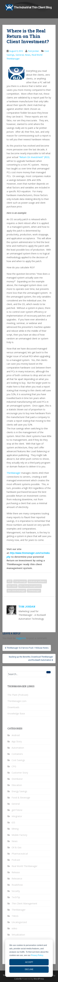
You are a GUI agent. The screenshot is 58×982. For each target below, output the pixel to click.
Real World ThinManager (24, 866)
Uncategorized (19, 922)
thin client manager (16, 590)
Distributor (17, 778)
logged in (21, 638)
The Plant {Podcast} (17, 694)
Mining (15, 828)
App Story (17, 741)
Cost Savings (20, 581)
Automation (18, 747)
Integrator (17, 816)
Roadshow (17, 884)
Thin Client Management (24, 903)
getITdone (17, 810)
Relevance (17, 878)
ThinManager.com (16, 701)
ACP (9, 581)
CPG (14, 766)
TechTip (16, 897)
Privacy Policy (37, 955)
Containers (17, 753)
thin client (12, 586)
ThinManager (14, 472)
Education (17, 785)
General (20, 54)
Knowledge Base (16, 713)
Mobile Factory (19, 834)
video (14, 928)
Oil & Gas (16, 847)
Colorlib (18, 978)
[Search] (48, 672)
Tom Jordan (33, 51)
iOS (13, 822)
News (27, 54)
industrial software (37, 581)
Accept (29, 962)
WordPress (39, 978)
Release (16, 872)
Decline (29, 969)
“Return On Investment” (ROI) (34, 157)
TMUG (15, 915)
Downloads (13, 707)
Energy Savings (19, 791)
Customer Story (20, 772)
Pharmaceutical (20, 853)
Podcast (16, 859)
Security (16, 891)
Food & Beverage (21, 797)
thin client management (30, 586)
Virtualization (18, 934)
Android (16, 735)
